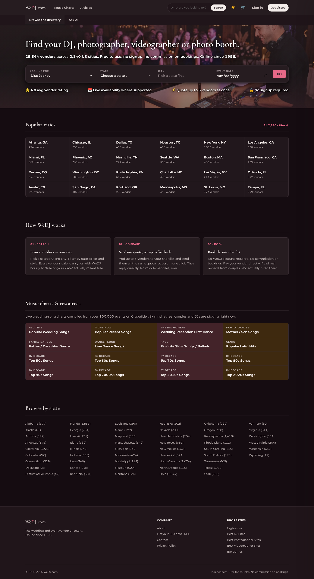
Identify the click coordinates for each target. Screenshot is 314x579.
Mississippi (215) (126, 461)
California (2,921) (37, 448)
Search (218, 7)
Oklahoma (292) (215, 423)
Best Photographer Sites (244, 539)
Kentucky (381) (80, 474)
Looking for (39, 71)
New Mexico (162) (172, 448)
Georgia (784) (79, 430)
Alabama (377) (35, 423)
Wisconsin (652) (260, 448)
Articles (86, 8)
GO (279, 74)
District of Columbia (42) (42, 474)
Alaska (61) (33, 430)
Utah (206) (211, 474)
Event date (224, 71)
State (104, 71)
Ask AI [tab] (73, 20)
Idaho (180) (78, 442)
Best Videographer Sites (243, 545)
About (161, 528)
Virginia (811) (258, 430)
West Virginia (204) (262, 442)
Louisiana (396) (126, 423)
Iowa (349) (77, 461)
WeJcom (35, 7)
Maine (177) (123, 430)
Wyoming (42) (259, 455)
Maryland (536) (125, 436)
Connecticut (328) (38, 461)
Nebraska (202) (170, 423)
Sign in (257, 8)
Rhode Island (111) (217, 442)
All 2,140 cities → (276, 125)
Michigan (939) (125, 448)
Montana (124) (125, 474)
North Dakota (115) (173, 467)
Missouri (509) (125, 467)
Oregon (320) (213, 430)
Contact (162, 539)
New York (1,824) (171, 455)
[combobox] (184, 75)
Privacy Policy (166, 545)
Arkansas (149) (35, 442)
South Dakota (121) (218, 455)
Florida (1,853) (80, 423)
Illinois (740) (78, 448)
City (161, 71)
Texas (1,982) (213, 467)
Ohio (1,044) (168, 474)
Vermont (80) (258, 423)
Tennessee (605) (215, 461)
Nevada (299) (169, 430)
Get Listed (278, 7)
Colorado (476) (35, 455)
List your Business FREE (173, 533)
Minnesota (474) (126, 455)
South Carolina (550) (218, 448)
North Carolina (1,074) (175, 461)
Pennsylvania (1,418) (219, 436)
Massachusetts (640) (129, 442)
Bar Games (234, 551)
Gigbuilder (234, 528)
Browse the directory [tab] (45, 20)
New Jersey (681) (171, 442)
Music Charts (64, 8)
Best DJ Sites (236, 533)
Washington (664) (261, 436)
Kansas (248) (79, 467)
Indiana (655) (79, 455)
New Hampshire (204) (175, 436)
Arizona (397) (34, 436)
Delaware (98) (35, 467)
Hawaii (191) (79, 436)
